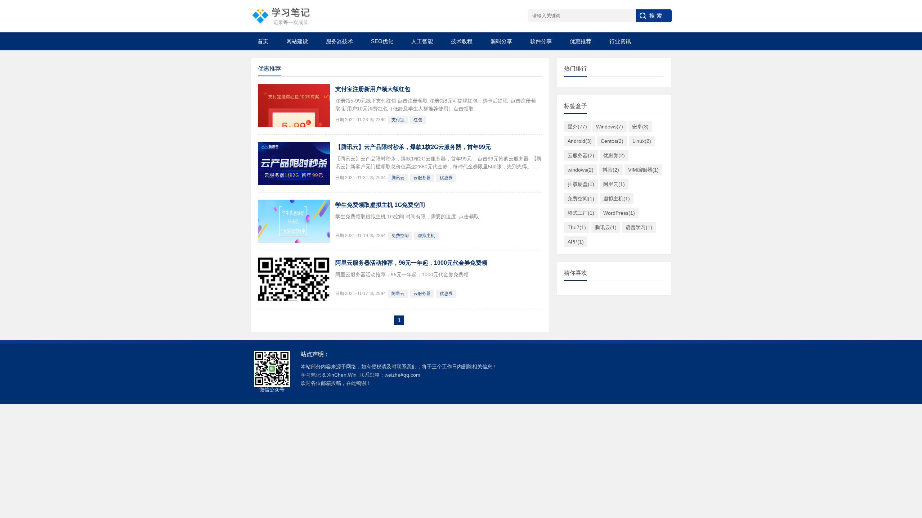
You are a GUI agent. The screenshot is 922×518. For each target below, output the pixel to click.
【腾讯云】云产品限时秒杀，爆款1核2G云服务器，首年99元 (413, 147)
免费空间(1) (581, 198)
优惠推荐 (580, 41)
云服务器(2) (581, 155)
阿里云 (397, 293)
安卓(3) (640, 127)
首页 (263, 41)
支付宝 (397, 119)
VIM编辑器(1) (643, 170)
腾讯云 (397, 177)
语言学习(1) (639, 227)
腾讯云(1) (606, 227)
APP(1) (576, 242)
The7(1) (577, 227)
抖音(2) (611, 170)
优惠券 (446, 177)
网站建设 (297, 41)
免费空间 (400, 235)
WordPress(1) (619, 213)
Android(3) (580, 141)
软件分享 (541, 41)
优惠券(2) (614, 155)
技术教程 (462, 41)
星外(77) (577, 127)
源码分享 (501, 41)
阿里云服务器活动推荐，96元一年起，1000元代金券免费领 (411, 263)
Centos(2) (612, 141)
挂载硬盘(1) (581, 184)
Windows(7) (609, 127)
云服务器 (422, 177)
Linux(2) (641, 141)
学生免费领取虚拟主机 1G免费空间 (380, 205)
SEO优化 (382, 41)
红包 (417, 119)
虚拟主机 (426, 235)
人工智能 (422, 41)
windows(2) (581, 170)
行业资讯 (620, 41)
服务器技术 (339, 41)
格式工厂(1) (581, 213)
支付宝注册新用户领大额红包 (372, 89)
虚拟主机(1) (616, 198)
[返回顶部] (907, 458)
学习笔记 (311, 375)
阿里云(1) (614, 184)
